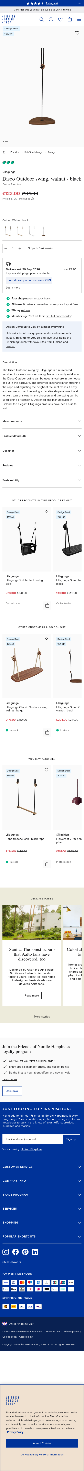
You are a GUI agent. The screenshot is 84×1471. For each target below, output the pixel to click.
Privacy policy (71, 1331)
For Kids (14, 152)
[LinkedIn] (35, 1252)
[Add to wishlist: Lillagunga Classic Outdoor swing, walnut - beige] (46, 638)
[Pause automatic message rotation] (79, 3)
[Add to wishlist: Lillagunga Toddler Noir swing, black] (46, 511)
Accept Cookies (42, 1443)
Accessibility (26, 1336)
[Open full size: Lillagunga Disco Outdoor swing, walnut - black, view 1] (42, 86)
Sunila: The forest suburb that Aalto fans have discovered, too (32, 954)
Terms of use (53, 1331)
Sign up (71, 1139)
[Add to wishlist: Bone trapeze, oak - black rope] (46, 769)
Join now (12, 1091)
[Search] (42, 19)
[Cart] (70, 19)
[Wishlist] (60, 19)
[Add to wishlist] (77, 32)
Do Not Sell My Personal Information (22, 1331)
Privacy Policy (15, 1432)
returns (25, 310)
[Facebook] (15, 1252)
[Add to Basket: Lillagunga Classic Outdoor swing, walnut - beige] (47, 732)
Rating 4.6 (51, 3)
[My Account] (51, 19)
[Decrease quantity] (5, 248)
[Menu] (79, 19)
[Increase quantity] (20, 248)
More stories (42, 1016)
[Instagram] (5, 1252)
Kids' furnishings (33, 152)
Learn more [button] (13, 287)
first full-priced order (58, 316)
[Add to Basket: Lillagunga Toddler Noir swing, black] (47, 605)
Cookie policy (9, 1336)
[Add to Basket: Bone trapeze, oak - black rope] (47, 864)
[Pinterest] (25, 1252)
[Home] (3, 152)
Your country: (11, 1149)
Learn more (9, 1079)
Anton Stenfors (11, 184)
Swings (51, 152)
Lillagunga (8, 172)
